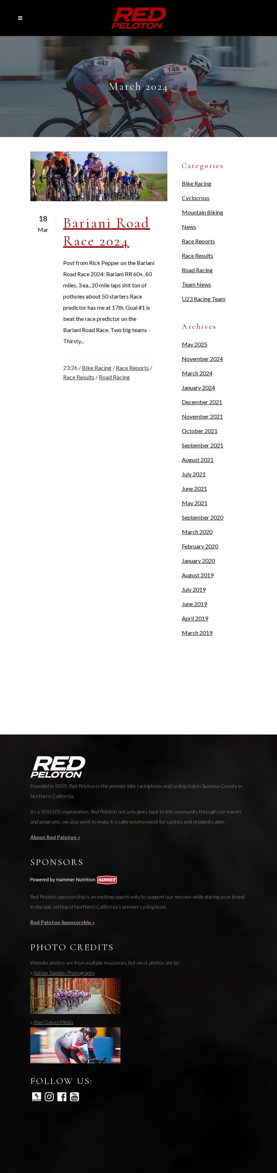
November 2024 (202, 358)
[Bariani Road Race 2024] (98, 176)
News (189, 226)
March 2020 (197, 531)
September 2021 (202, 445)
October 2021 (199, 430)
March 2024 (197, 373)
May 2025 (194, 344)
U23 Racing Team (203, 298)
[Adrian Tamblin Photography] (75, 1012)
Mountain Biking (202, 212)
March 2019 (197, 632)
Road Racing (114, 377)
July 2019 (194, 589)
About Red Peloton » (55, 837)
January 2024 (198, 387)
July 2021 (194, 474)
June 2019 (194, 603)
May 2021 (194, 502)
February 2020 (200, 546)
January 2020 (198, 560)
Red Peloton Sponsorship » (62, 922)
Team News (196, 284)
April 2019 (195, 618)
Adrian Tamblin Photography (64, 973)
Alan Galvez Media (53, 1022)
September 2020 (202, 517)
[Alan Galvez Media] (75, 1061)
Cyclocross (196, 197)
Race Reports (132, 367)
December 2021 (202, 401)
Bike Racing (96, 367)
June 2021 (194, 488)
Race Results (78, 377)
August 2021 (198, 459)
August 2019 (198, 575)
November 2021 (202, 416)
